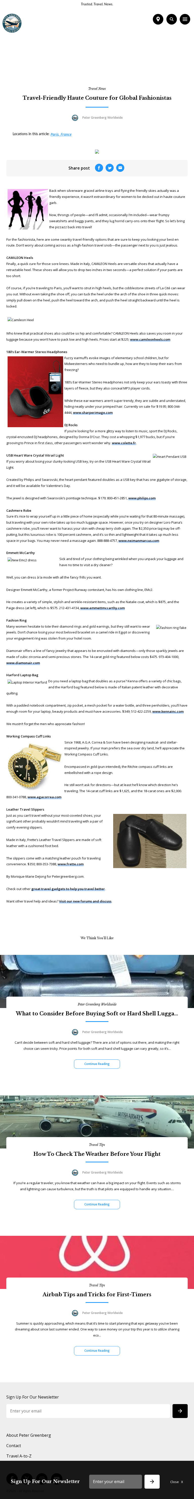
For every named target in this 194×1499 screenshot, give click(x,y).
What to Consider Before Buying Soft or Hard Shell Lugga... (97, 1014)
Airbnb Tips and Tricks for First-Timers (97, 1294)
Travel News (97, 89)
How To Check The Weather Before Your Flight (97, 1154)
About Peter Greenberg (28, 1435)
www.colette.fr (124, 443)
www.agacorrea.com (44, 797)
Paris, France (61, 134)
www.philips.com (142, 498)
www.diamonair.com (23, 663)
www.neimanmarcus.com (138, 540)
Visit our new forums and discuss (85, 901)
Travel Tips (97, 1145)
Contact (13, 1445)
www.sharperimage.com (93, 412)
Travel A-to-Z (19, 1456)
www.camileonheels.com (150, 339)
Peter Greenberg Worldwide (97, 1004)
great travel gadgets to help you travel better (68, 889)
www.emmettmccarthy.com (102, 608)
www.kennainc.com (168, 711)
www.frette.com (71, 864)
